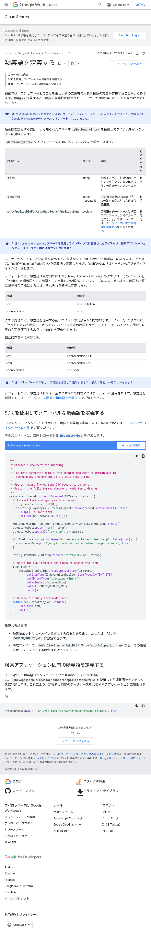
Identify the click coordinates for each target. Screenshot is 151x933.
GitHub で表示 (131, 445)
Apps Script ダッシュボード (70, 818)
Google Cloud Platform (19, 886)
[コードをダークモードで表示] (137, 456)
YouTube (107, 830)
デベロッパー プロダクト (20, 823)
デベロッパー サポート (19, 835)
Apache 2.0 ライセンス (44, 758)
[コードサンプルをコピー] (143, 456)
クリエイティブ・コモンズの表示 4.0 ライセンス (88, 754)
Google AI (11, 892)
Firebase (10, 879)
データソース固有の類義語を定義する (54, 398)
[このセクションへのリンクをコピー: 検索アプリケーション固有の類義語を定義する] (108, 665)
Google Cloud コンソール (68, 824)
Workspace (46, 4)
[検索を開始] (100, 4)
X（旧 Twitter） (112, 824)
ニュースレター (111, 818)
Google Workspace (28, 53)
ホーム (8, 53)
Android (10, 867)
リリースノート (14, 829)
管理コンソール (63, 812)
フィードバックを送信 (127, 64)
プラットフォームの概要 (20, 817)
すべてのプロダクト (17, 898)
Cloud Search (17, 16)
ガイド (69, 53)
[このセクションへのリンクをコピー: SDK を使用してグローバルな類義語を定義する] (108, 413)
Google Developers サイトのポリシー (121, 758)
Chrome (10, 873)
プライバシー (27, 914)
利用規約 (10, 842)
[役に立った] (137, 53)
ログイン (140, 4)
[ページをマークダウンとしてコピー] (72, 63)
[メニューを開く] (6, 4)
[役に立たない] (143, 53)
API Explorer (61, 830)
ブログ (106, 812)
